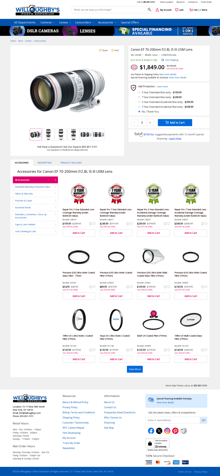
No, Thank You (150, 111)
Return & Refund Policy (75, 402)
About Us (180, 2)
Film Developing (72, 432)
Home (13, 41)
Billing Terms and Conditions (79, 412)
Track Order (206, 2)
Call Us (146, 2)
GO (203, 420)
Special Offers (130, 22)
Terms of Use (184, 471)
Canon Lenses (40, 41)
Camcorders (83, 22)
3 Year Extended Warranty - (162, 92)
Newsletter (69, 448)
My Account (69, 438)
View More (135, 369)
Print (116, 50)
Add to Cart (177, 122)
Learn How (175, 138)
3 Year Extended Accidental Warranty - (167, 102)
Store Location (166, 2)
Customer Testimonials (76, 422)
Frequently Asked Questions (119, 412)
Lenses (64, 22)
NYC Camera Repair (74, 427)
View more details (167, 74)
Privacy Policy (70, 407)
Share (105, 50)
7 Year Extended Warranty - (162, 97)
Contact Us (193, 2)
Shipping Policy (71, 417)
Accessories (106, 22)
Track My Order (71, 443)
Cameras (47, 22)
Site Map (109, 427)
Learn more (162, 86)
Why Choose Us (113, 417)
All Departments (24, 22)
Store (20, 41)
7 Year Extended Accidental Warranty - (167, 106)
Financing (109, 422)
